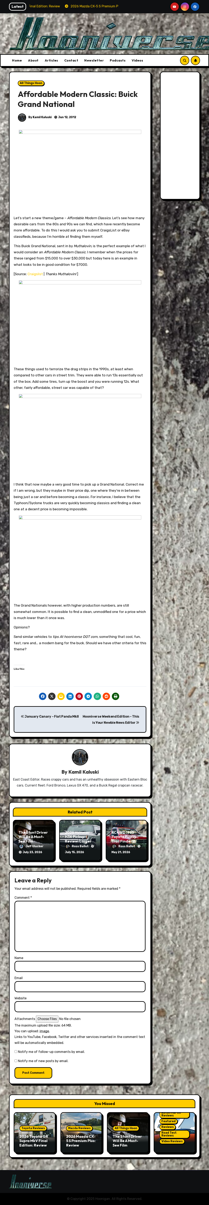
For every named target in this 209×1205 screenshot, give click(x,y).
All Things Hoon (31, 83)
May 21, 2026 (120, 852)
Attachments (24, 1019)
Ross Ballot (80, 846)
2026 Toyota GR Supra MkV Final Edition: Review (33, 1141)
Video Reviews (172, 1141)
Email (18, 978)
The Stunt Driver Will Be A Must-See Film (33, 837)
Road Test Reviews (169, 1134)
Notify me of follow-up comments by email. (51, 1052)
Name (18, 958)
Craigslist (35, 274)
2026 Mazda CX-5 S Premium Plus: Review (81, 1141)
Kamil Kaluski (83, 772)
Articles (51, 60)
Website (20, 998)
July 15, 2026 (74, 852)
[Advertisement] (180, 136)
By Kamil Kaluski (40, 117)
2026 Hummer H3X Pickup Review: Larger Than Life (78, 839)
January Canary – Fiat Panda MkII (51, 716)
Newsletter (94, 60)
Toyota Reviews (33, 1128)
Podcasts (118, 60)
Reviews (167, 1127)
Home (17, 60)
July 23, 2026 (32, 852)
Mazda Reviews (79, 1128)
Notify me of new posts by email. (43, 1061)
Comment (23, 898)
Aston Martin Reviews (171, 1114)
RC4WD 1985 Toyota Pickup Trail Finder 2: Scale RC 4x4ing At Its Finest (125, 841)
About (33, 60)
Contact (71, 60)
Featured (168, 1121)
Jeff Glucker (34, 846)
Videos (137, 60)
